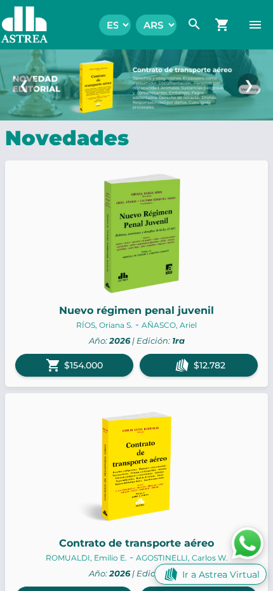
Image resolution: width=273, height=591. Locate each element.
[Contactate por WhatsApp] (248, 542)
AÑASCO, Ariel (169, 325)
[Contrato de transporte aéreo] (136, 84)
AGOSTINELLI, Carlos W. (182, 557)
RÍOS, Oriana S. (104, 325)
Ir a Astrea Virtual (221, 574)
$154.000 (74, 365)
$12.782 (209, 365)
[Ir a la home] (18, 25)
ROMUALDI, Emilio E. (86, 557)
